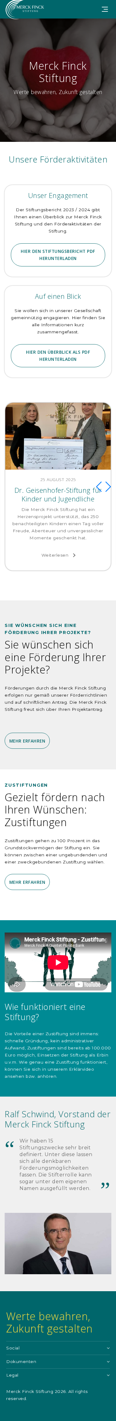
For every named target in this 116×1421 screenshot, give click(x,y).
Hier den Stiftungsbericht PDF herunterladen (58, 254)
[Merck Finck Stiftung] (28, 16)
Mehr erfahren (27, 741)
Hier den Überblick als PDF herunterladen (58, 355)
